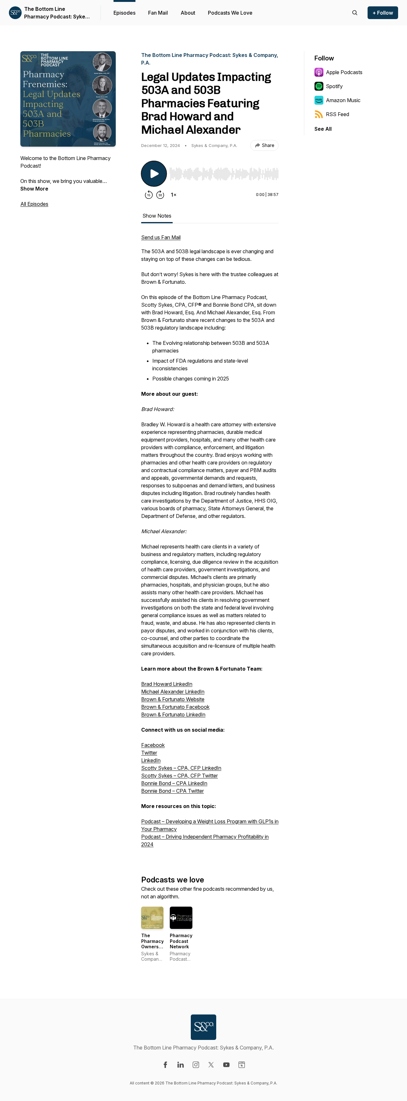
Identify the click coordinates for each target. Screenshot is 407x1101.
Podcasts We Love (230, 13)
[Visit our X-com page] (211, 1065)
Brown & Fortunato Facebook (175, 707)
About (188, 13)
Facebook (153, 745)
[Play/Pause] (154, 173)
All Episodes (34, 204)
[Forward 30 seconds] (160, 194)
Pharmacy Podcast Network (181, 941)
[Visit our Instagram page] (196, 1065)
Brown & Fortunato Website (172, 699)
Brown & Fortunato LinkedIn (173, 714)
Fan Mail (158, 13)
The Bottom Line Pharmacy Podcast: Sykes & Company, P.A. (56, 13)
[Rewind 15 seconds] (148, 194)
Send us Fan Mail (161, 237)
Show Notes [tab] (156, 216)
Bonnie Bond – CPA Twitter (172, 791)
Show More (34, 188)
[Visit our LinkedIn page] (180, 1065)
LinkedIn (151, 760)
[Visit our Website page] (241, 1065)
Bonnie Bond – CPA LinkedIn (174, 783)
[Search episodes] (354, 13)
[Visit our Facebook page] (165, 1065)
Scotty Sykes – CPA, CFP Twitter (179, 775)
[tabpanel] (210, 543)
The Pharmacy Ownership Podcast (153, 944)
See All (323, 129)
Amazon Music (343, 100)
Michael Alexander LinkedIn (172, 691)
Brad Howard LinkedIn (166, 684)
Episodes (124, 13)
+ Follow (383, 13)
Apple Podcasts (344, 72)
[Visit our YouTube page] (226, 1065)
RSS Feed (337, 114)
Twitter (149, 752)
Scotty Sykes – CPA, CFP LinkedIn (181, 768)
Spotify (334, 86)
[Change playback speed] (173, 194)
